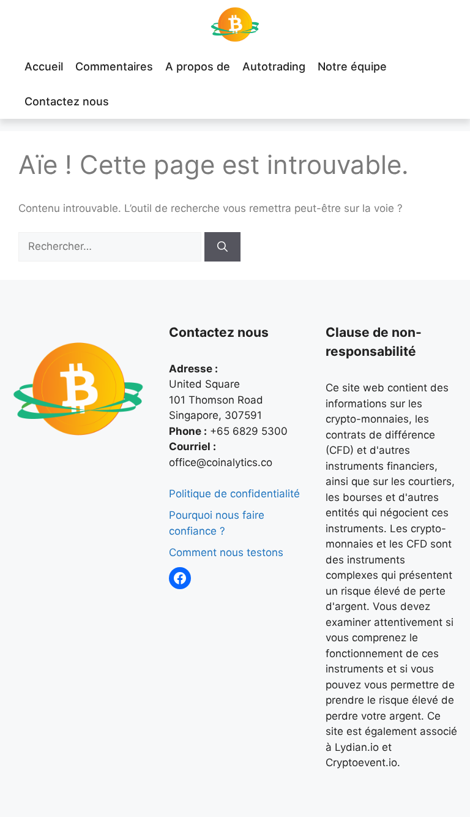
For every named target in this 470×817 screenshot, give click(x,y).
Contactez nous (66, 101)
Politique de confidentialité (234, 494)
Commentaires (114, 66)
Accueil (43, 66)
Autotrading (273, 66)
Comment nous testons (226, 552)
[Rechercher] (222, 247)
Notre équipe (352, 66)
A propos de (197, 66)
